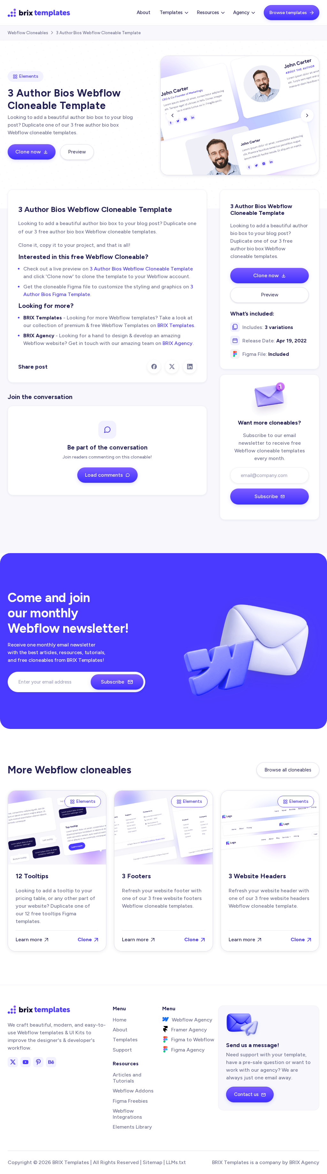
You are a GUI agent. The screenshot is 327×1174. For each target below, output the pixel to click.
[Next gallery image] (307, 115)
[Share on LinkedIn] (189, 366)
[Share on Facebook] (154, 366)
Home (119, 1020)
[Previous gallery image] (172, 115)
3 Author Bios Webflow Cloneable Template (141, 269)
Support (122, 1050)
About (143, 12)
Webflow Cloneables (28, 32)
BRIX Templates (175, 325)
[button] (173, 12)
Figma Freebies (130, 1101)
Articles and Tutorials (127, 1078)
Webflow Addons (133, 1091)
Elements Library (132, 1127)
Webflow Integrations (127, 1114)
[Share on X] (172, 366)
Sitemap (152, 1162)
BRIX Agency (178, 343)
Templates (125, 1040)
